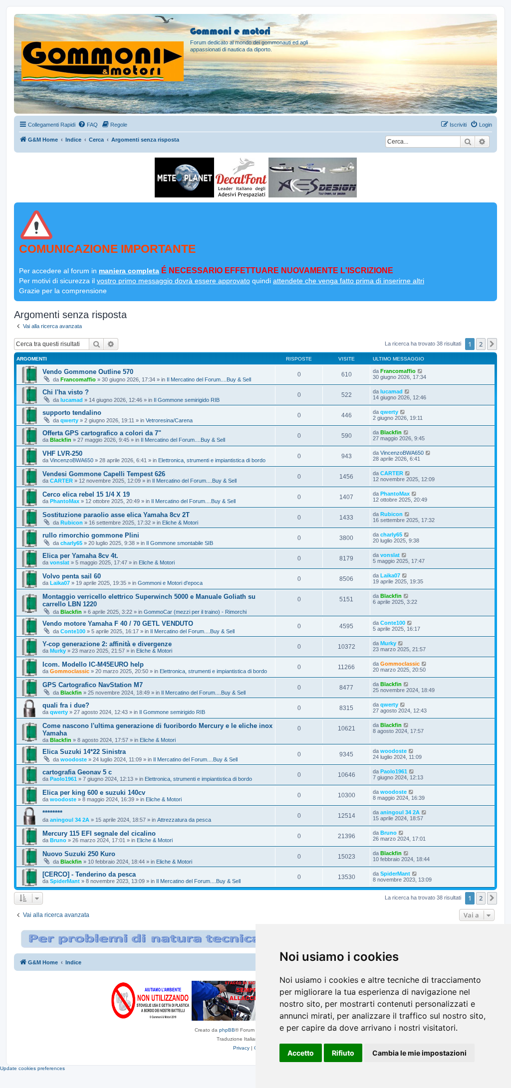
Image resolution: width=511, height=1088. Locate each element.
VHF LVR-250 (62, 453)
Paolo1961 (63, 779)
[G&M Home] (103, 49)
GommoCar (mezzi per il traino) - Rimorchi (195, 612)
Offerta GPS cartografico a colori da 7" (101, 433)
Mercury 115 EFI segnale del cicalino (99, 833)
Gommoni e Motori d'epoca (170, 583)
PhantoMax (64, 501)
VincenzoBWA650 (71, 460)
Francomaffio (78, 379)
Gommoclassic (69, 671)
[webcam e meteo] (184, 177)
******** (52, 813)
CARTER (61, 481)
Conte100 (72, 631)
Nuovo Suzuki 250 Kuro (78, 854)
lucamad (71, 400)
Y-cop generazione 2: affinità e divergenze (107, 644)
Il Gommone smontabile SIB (179, 543)
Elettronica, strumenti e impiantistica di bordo (211, 460)
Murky (58, 651)
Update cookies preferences (32, 1068)
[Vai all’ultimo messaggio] (420, 371)
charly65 (71, 543)
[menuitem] (88, 125)
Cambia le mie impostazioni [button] (419, 1053)
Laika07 (60, 583)
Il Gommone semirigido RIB (187, 400)
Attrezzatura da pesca (184, 820)
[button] (492, 344)
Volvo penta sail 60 (71, 576)
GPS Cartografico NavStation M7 (92, 685)
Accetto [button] (300, 1053)
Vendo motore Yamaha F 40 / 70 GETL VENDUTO (117, 623)
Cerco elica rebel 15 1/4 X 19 (86, 494)
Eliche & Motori (180, 523)
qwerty (69, 420)
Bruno (58, 840)
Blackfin (60, 440)
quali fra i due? (65, 705)
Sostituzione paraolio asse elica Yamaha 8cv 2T (116, 515)
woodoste (73, 759)
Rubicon (71, 523)
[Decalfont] (241, 177)
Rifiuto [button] (343, 1053)
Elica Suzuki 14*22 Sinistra (84, 751)
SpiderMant (65, 881)
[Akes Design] (312, 177)
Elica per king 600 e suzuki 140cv (93, 792)
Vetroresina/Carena (169, 420)
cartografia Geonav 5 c (77, 772)
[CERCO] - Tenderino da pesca (89, 874)
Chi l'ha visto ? (65, 392)
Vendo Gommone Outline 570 (87, 371)
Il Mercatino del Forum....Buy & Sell (209, 379)
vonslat (59, 562)
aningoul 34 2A (69, 820)
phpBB (227, 1030)
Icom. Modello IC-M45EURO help (93, 664)
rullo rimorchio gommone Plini (90, 535)
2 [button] (481, 344)
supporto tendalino (71, 412)
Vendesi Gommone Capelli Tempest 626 (103, 474)
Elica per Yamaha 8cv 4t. (80, 555)
